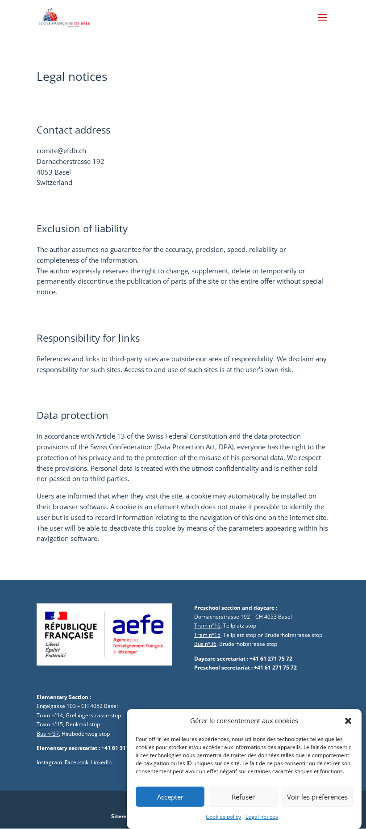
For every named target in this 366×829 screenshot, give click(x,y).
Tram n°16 (207, 625)
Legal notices (261, 817)
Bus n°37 (48, 733)
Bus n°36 (205, 644)
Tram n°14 (50, 715)
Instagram (50, 762)
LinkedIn (101, 762)
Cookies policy (223, 817)
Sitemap (122, 816)
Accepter (170, 796)
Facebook (76, 762)
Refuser (243, 796)
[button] (348, 720)
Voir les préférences (317, 796)
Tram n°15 (207, 635)
